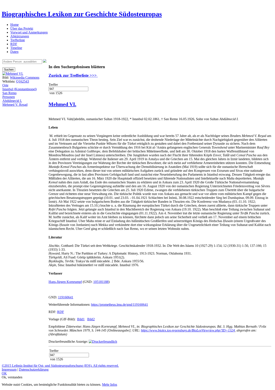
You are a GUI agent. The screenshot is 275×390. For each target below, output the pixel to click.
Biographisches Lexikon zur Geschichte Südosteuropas (82, 14)
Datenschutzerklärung (34, 369)
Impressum (9, 369)
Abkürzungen (19, 36)
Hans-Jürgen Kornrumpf (65, 282)
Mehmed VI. (62, 104)
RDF (13, 44)
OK (4, 373)
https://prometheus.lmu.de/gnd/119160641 (119, 304)
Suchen (9, 69)
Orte (5, 85)
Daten (14, 52)
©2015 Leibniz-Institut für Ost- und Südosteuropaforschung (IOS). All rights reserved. (60, 365)
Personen (8, 97)
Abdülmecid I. (12, 101)
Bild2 (91, 319)
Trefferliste (17, 40)
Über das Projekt (21, 28)
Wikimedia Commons (24, 77)
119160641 (65, 297)
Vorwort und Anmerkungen (29, 32)
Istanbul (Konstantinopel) (19, 89)
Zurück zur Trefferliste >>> (73, 75)
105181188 (100, 282)
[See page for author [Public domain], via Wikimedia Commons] (12, 73)
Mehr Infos (109, 384)
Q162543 (22, 81)
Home (14, 24)
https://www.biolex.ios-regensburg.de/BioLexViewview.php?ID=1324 (188, 330)
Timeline (16, 48)
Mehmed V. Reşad (15, 104)
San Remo (9, 93)
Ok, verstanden (12, 377)
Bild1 (81, 319)
